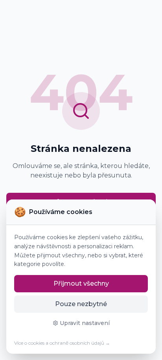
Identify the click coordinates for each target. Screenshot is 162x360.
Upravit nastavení (85, 323)
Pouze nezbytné (81, 304)
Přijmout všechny (81, 283)
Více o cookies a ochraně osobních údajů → (62, 343)
